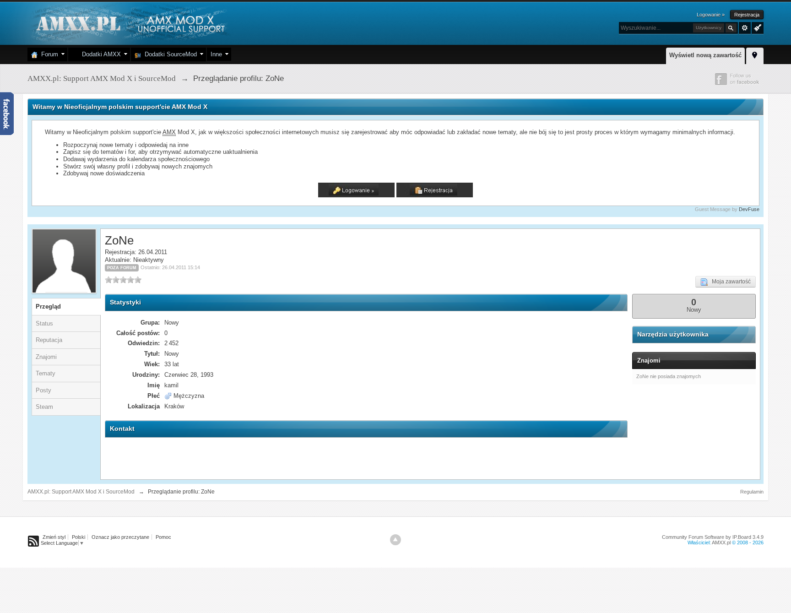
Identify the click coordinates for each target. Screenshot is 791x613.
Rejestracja (746, 14)
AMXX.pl (721, 542)
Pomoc (163, 537)
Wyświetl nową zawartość (705, 55)
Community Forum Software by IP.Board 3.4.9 (713, 537)
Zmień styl (54, 537)
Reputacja (49, 339)
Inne (216, 54)
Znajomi (46, 356)
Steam (44, 406)
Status (44, 323)
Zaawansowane (745, 28)
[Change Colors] (756, 27)
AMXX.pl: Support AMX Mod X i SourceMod (81, 491)
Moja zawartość (729, 281)
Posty (43, 390)
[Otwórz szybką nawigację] (755, 54)
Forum (48, 54)
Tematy (45, 373)
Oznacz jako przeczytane (120, 537)
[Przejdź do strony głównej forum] (129, 22)
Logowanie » (711, 14)
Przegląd (48, 306)
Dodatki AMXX (99, 54)
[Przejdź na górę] (395, 539)
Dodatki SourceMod (169, 54)
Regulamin (752, 491)
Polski (78, 537)
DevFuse (749, 209)
